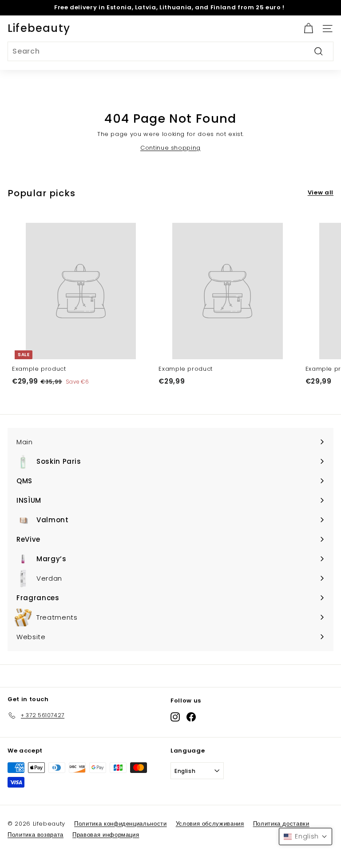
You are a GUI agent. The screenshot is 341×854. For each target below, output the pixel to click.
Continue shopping (170, 148)
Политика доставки (281, 823)
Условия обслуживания (210, 823)
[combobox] (170, 51)
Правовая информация (105, 835)
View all (320, 192)
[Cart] (308, 29)
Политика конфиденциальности (120, 823)
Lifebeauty (39, 28)
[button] (305, 836)
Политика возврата (35, 835)
